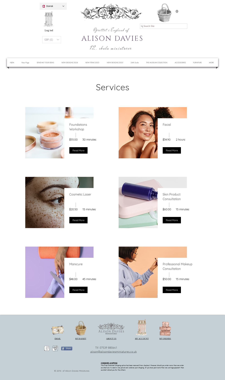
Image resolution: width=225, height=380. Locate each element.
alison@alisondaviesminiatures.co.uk (113, 352)
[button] (177, 11)
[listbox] (51, 39)
